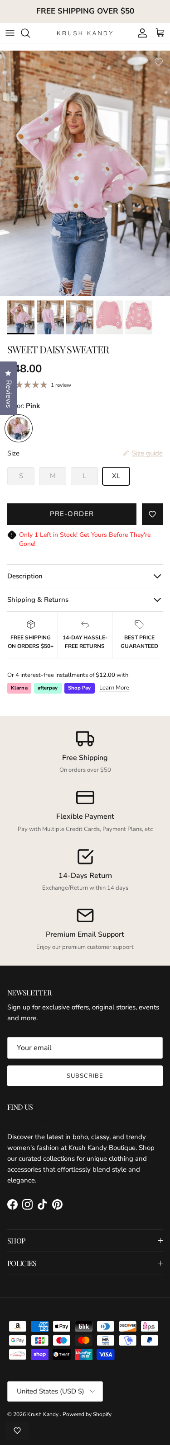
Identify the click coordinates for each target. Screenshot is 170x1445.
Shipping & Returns (37, 599)
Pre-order (72, 513)
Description (25, 576)
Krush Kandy (43, 1414)
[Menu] (10, 33)
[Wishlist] (17, 1431)
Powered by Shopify (87, 1414)
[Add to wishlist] (158, 61)
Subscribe (85, 1076)
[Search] (30, 33)
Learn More (114, 688)
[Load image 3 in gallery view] (85, 177)
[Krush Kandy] (85, 32)
